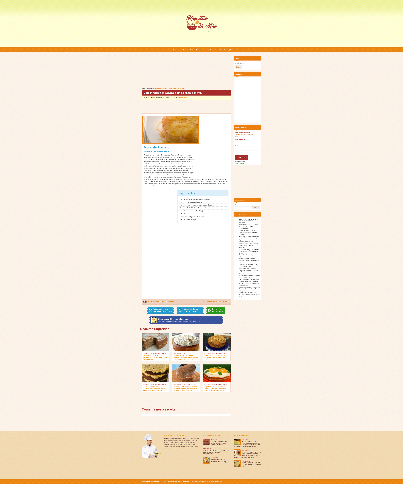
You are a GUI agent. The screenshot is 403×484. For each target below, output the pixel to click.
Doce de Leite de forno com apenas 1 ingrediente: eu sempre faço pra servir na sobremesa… (249, 283)
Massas (186, 50)
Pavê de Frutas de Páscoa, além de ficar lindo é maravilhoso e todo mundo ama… (249, 294)
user (153, 97)
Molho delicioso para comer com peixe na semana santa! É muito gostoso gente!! (249, 251)
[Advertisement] (201, 7)
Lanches (205, 50)
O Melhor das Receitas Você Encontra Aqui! (206, 32)
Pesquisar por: (239, 205)
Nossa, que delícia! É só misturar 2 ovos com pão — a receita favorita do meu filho (249, 232)
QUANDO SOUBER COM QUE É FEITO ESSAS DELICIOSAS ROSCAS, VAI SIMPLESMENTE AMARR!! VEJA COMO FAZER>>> (247, 454)
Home (143, 88)
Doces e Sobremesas (174, 50)
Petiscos (233, 50)
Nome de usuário (240, 139)
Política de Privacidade (215, 481)
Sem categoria (215, 439)
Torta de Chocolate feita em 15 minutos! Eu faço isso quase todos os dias (249, 260)
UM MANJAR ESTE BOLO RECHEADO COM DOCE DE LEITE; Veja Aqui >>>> (155, 357)
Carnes (226, 50)
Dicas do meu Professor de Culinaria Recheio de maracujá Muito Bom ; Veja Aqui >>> (154, 388)
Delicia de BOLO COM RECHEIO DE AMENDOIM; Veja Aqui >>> (215, 356)
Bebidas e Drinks (216, 50)
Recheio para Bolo (160, 353)
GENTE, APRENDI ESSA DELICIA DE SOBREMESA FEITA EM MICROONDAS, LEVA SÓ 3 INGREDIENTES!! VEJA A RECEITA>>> (247, 444)
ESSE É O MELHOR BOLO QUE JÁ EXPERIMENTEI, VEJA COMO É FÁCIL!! (251, 464)
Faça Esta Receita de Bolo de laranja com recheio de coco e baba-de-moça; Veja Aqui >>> (215, 388)
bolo (144, 353)
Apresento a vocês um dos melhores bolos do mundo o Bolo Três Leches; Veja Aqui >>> (186, 357)
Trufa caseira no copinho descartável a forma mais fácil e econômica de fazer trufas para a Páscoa (249, 289)
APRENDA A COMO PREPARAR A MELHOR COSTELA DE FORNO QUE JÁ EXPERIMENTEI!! (249, 226)
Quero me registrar (239, 163)
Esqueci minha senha (240, 161)
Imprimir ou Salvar (190, 310)
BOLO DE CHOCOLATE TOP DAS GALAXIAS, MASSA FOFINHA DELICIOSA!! (248, 221)
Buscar (238, 67)
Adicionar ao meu (162, 310)
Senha (237, 146)
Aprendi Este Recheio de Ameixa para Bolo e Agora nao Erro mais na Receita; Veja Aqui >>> (185, 388)
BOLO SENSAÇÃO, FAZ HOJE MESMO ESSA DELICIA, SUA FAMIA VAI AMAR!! (249, 270)
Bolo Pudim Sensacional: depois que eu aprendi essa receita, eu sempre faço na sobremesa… (249, 238)
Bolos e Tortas (195, 50)
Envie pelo (217, 310)
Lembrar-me (239, 153)
